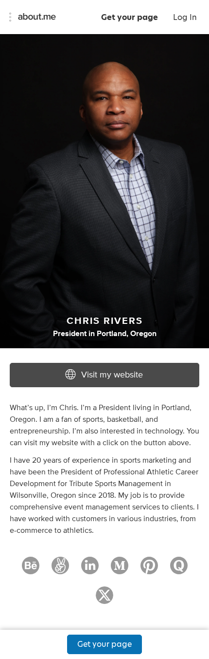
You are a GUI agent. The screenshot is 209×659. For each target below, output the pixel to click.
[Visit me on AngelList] (60, 570)
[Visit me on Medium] (119, 570)
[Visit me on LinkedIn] (90, 570)
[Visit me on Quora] (179, 570)
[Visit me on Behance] (30, 570)
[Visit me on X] (104, 599)
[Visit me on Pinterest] (149, 570)
